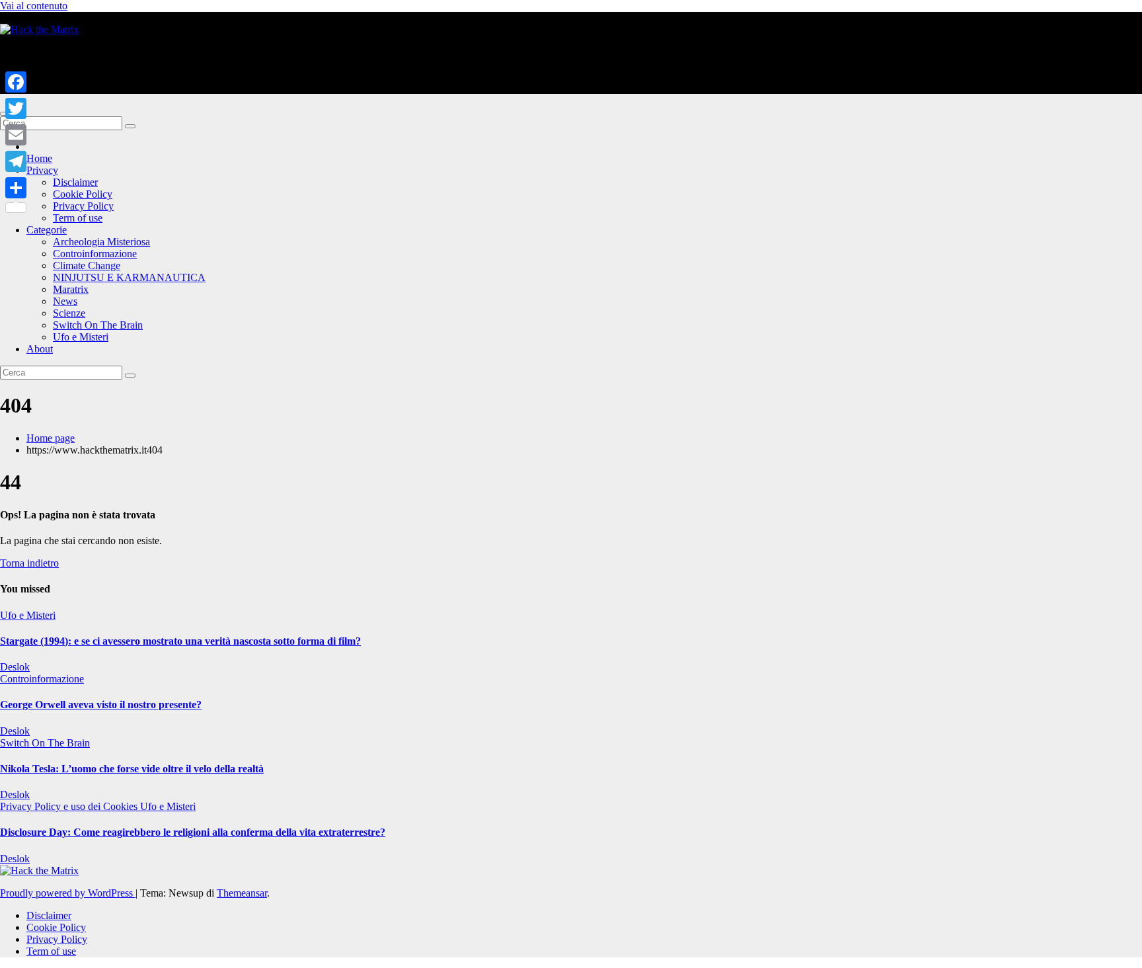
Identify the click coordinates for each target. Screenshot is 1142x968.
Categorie (46, 229)
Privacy (42, 170)
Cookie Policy (82, 194)
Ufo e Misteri (80, 337)
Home (39, 158)
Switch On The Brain (98, 325)
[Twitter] (16, 108)
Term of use (77, 217)
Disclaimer (75, 182)
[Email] (16, 135)
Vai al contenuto (33, 5)
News (65, 301)
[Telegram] (16, 161)
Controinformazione (95, 253)
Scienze (69, 313)
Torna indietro (29, 563)
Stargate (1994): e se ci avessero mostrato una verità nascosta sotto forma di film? (180, 641)
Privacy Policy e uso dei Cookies (70, 806)
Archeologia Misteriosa (101, 241)
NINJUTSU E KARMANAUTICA (129, 277)
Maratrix (71, 289)
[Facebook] (16, 82)
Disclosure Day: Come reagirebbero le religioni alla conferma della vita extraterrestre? (192, 832)
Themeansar (242, 893)
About (39, 348)
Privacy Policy (83, 206)
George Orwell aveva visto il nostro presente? (101, 704)
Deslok (15, 666)
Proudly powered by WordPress (67, 893)
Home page (50, 438)
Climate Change (86, 265)
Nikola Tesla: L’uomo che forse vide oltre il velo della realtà (132, 768)
